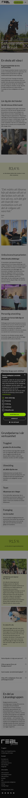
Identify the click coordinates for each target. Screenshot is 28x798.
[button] (14, 422)
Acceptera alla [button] (14, 414)
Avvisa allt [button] (14, 418)
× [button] (24, 374)
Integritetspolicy (6, 394)
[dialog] (14, 399)
